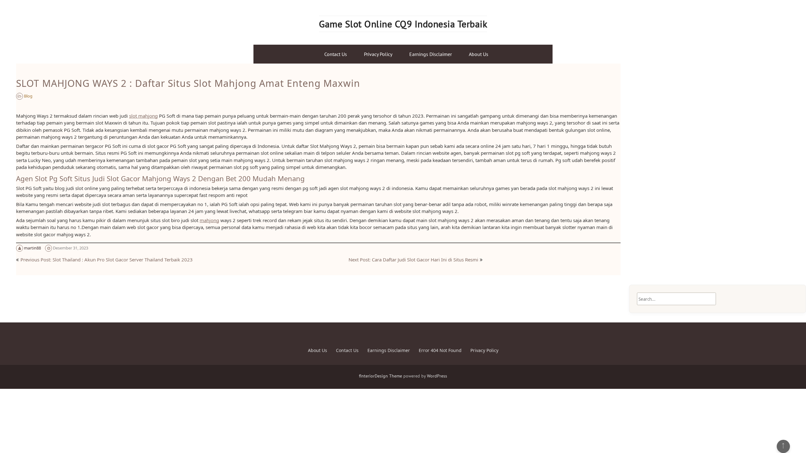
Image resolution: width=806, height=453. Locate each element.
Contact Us (335, 54)
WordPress (437, 376)
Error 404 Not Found (440, 350)
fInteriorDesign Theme (380, 376)
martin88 (32, 248)
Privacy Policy (378, 54)
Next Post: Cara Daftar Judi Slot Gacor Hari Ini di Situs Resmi (413, 259)
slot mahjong (143, 116)
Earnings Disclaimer (430, 54)
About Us (478, 54)
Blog (28, 96)
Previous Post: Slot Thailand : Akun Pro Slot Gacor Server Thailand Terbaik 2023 (106, 259)
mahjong (209, 220)
